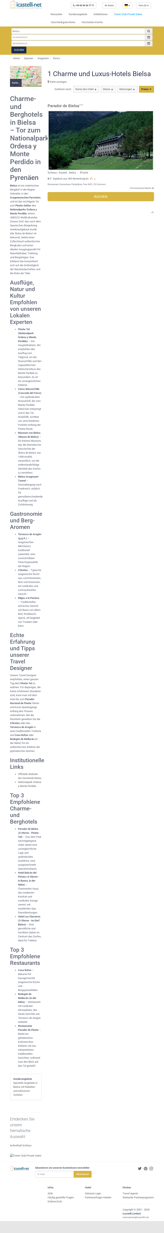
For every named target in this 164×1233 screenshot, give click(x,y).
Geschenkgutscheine (63, 22)
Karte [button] (15, 82)
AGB (50, 1193)
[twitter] (140, 1168)
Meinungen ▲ (127, 89)
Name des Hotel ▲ (86, 89)
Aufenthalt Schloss (21, 1145)
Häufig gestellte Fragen (61, 1197)
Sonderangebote (78, 14)
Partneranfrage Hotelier (98, 1197)
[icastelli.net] (26, 4)
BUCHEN (100, 197)
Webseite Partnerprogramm (138, 1197)
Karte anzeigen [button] (58, 81)
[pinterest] (145, 1168)
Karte (85, 172)
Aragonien (43, 58)
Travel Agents (130, 1193)
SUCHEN (19, 49)
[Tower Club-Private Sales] (25, 1155)
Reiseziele (56, 14)
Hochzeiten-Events (92, 22)
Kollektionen (101, 14)
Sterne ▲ (108, 89)
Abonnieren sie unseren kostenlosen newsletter (62, 1167)
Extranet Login (93, 1193)
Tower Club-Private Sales (128, 14)
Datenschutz (55, 1201)
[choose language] (127, 5)
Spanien (28, 58)
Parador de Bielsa (63, 106)
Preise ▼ (146, 89)
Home (16, 58)
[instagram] (151, 1168)
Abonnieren (82, 1174)
